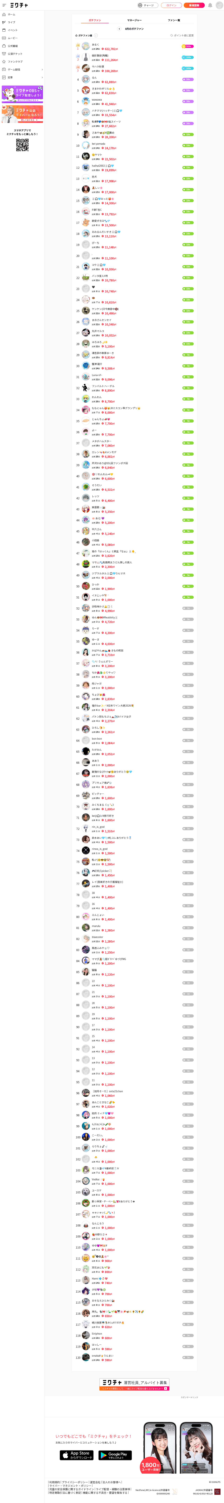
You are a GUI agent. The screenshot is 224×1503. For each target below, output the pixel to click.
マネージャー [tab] (134, 20)
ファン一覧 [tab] (174, 20)
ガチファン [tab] (95, 20)
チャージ (149, 5)
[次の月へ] (149, 29)
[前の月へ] (119, 29)
